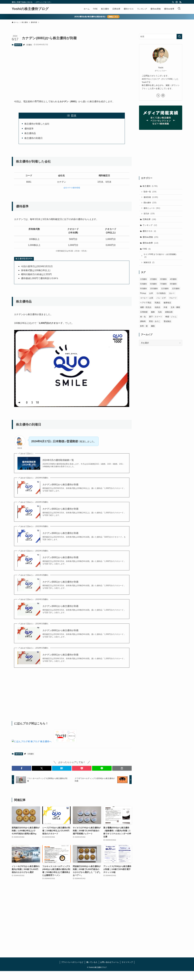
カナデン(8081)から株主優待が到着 (60, 484)
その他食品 (161, 293)
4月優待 (173, 279)
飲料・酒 (144, 326)
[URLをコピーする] (122, 768)
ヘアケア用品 (145, 303)
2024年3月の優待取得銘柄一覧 (58, 460)
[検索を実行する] (179, 36)
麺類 (153, 326)
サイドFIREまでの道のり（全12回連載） (161, 255)
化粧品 (157, 307)
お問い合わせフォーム (109, 962)
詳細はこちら (113, 16)
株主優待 (150, 186)
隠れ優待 (150, 203)
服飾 (153, 312)
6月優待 (153, 284)
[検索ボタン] (179, 9)
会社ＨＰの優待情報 (71, 188)
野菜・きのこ (154, 321)
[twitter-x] (173, 2)
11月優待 (165, 288)
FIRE (147, 249)
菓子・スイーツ (155, 317)
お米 (151, 293)
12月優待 (176, 288)
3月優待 (29, 45)
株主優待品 (30, 133)
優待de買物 (150, 237)
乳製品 (157, 303)
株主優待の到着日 (33, 138)
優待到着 (18, 45)
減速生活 (149, 262)
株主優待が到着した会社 (36, 124)
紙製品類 (169, 312)
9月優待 (143, 288)
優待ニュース (152, 208)
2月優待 (153, 279)
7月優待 (163, 284)
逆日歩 (149, 213)
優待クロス (149, 231)
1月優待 (143, 279)
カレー (172, 293)
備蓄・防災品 (145, 307)
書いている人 (91, 962)
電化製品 (167, 321)
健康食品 (167, 303)
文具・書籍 (175, 307)
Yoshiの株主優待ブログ (30, 9)
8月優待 (173, 284)
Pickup (143, 293)
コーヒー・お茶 (146, 298)
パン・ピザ (161, 298)
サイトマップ (127, 962)
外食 (165, 307)
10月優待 (154, 288)
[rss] (180, 2)
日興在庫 (149, 219)
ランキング (150, 225)
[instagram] (177, 2)
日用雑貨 (144, 312)
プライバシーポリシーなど (72, 962)
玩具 (160, 312)
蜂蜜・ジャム (171, 317)
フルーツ (173, 298)
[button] (21, 768)
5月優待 (143, 284)
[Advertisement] (72, 70)
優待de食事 (150, 243)
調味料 (143, 321)
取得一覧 (150, 192)
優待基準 (29, 128)
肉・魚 (143, 317)
